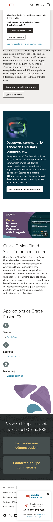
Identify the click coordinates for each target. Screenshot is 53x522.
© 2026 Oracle (8, 487)
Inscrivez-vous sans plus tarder (25, 189)
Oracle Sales (12, 337)
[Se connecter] (42, 5)
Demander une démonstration (21, 86)
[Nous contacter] (48, 5)
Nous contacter (8, 507)
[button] (5, 5)
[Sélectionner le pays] (37, 5)
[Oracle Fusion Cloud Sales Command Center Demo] (26, 225)
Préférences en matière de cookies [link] (15, 497)
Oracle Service (13, 356)
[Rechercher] (31, 5)
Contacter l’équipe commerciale (26, 465)
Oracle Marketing (15, 375)
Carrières (6, 502)
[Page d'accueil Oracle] (11, 5)
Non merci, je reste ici (16, 37)
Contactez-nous (14, 94)
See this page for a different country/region (24, 43)
